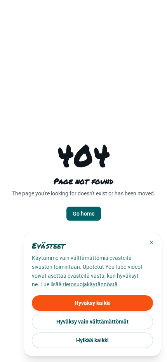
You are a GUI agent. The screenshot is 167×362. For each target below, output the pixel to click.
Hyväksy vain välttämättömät (92, 321)
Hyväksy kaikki (93, 303)
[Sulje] (151, 242)
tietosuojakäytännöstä (90, 284)
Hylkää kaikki (92, 340)
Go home (84, 214)
